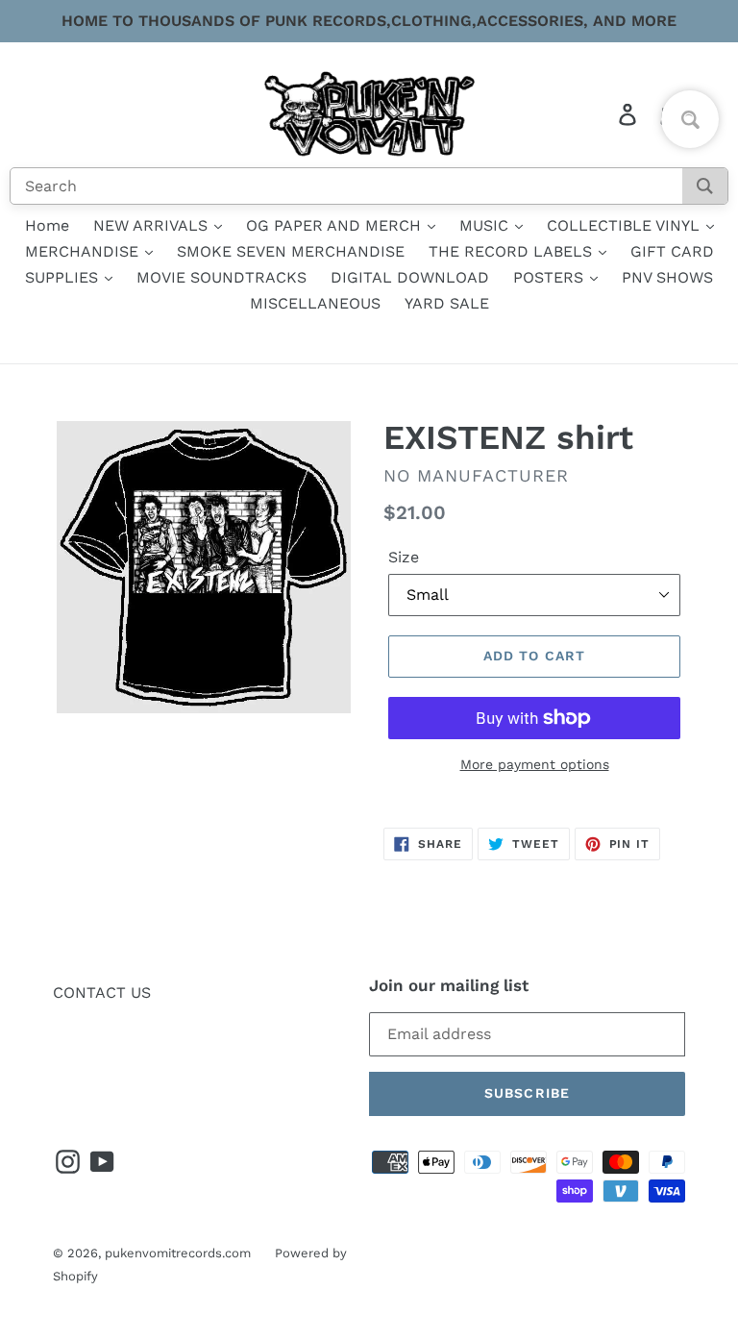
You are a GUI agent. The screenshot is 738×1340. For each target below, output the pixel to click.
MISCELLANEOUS (315, 303)
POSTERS (550, 277)
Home (47, 225)
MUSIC (486, 225)
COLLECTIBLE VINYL (625, 225)
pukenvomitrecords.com (178, 1253)
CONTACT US (102, 992)
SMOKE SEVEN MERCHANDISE (291, 251)
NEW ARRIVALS (152, 225)
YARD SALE (447, 303)
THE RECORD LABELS (513, 251)
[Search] (704, 186)
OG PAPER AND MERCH (336, 225)
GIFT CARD (672, 251)
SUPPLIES (64, 277)
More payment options (534, 764)
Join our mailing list (449, 985)
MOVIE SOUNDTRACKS (221, 277)
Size (403, 557)
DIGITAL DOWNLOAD (410, 277)
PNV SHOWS (667, 277)
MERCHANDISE (84, 251)
